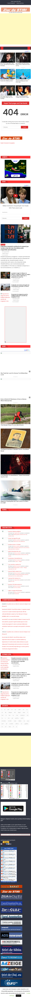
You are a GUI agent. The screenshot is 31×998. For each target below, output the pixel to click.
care (19, 709)
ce (23, 709)
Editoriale (10, 576)
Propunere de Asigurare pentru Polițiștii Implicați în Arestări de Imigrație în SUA (19, 296)
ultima (17, 723)
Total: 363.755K (12, 798)
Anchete (16, 574)
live (9, 715)
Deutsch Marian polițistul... (14, 531)
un (21, 723)
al (4, 709)
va (2, 726)
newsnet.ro (18, 834)
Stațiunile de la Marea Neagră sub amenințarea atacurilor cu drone (20, 285)
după (19, 712)
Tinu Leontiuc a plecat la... (14, 564)
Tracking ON (17, 798)
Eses (3, 609)
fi (27, 712)
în (13, 726)
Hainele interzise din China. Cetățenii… (8, 851)
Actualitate (16, 547)
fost (2, 715)
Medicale (23, 541)
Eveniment (10, 569)
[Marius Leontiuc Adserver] (11, 922)
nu (2, 718)
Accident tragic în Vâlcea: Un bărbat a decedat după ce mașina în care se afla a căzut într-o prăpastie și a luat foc (20, 275)
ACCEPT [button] (18, 995)
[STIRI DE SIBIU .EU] (11, 950)
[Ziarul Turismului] (11, 957)
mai (17, 715)
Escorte (4, 637)
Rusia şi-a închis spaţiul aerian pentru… (8, 865)
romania (3, 721)
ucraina (11, 723)
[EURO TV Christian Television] (11, 983)
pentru (17, 718)
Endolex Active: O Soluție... (14, 544)
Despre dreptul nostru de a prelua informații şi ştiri (15, 819)
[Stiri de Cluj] (11, 975)
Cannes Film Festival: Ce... (14, 578)
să (6, 723)
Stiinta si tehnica (15, 549)
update (26, 723)
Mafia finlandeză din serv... (14, 551)
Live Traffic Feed (8, 848)
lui (13, 715)
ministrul (22, 715)
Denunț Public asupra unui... (15, 571)
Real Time (8, 881)
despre (10, 712)
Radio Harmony (20, 3)
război (19, 721)
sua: (28, 721)
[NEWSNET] (11, 928)
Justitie (9, 536)
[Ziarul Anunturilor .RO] (11, 916)
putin (22, 718)
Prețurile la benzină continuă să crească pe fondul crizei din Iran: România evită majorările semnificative (14, 248)
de (5, 712)
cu (27, 709)
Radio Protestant (11, 3)
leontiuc (27, 547)
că (2, 712)
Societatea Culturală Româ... (15, 558)
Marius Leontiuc (17, 540)
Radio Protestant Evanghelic (8, 143)
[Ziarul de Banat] (11, 886)
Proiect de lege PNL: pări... (14, 538)
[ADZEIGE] (11, 963)
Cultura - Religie (18, 561)
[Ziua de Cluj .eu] (11, 897)
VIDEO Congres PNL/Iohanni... (15, 590)
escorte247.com (6, 619)
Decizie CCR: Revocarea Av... (15, 584)
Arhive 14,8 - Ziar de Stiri (5, 880)
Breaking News (17, 534)
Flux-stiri (3, 244)
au (15, 709)
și (16, 726)
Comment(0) (5, 255)
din (15, 712)
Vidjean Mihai (5, 253)
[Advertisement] (15, 28)
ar (11, 709)
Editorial (21, 534)
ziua (10, 726)
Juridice (18, 587)
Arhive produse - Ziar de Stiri (6, 874)
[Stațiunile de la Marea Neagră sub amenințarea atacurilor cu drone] (5, 287)
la (6, 715)
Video (13, 536)
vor (5, 726)
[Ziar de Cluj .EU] (11, 910)
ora (9, 718)
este (24, 712)
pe (12, 718)
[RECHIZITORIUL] (11, 942)
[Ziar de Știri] (11, 891)
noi (27, 715)
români (10, 721)
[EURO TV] (11, 969)
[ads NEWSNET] (11, 935)
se (24, 721)
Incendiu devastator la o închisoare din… (8, 858)
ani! (8, 709)
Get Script (4, 881)
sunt (2, 723)
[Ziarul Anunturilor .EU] (11, 903)
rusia (15, 721)
